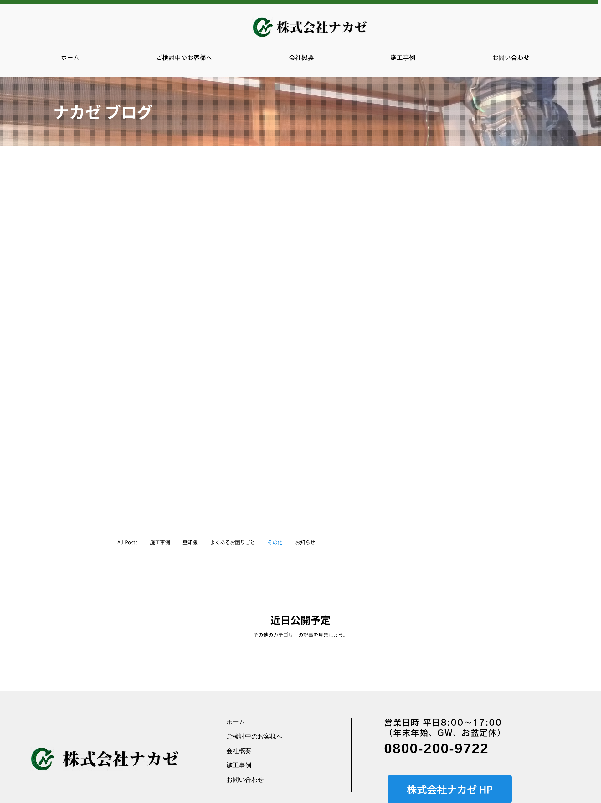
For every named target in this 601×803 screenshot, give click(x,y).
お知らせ (305, 542)
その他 (275, 542)
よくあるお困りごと (232, 542)
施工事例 (160, 542)
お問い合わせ (245, 779)
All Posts (127, 542)
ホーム (235, 722)
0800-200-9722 (436, 748)
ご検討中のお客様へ (254, 736)
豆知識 (190, 542)
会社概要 (238, 750)
